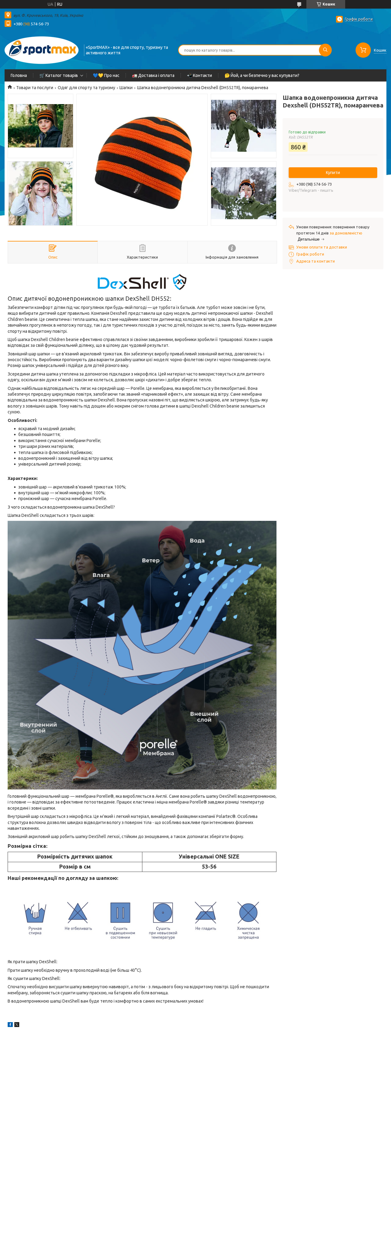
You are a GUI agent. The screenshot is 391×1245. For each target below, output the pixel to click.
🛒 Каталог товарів (58, 75)
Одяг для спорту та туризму (86, 87)
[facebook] (10, 1025)
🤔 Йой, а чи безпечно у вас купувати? (262, 75)
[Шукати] (325, 50)
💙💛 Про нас (106, 75)
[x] (16, 1025)
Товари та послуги (34, 87)
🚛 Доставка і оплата (153, 75)
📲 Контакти (199, 75)
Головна (19, 75)
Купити (333, 172)
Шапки (126, 87)
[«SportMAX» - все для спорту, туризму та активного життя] (42, 49)
